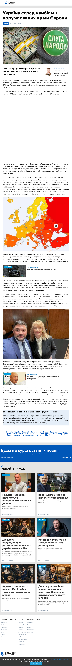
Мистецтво (30, 630)
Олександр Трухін (60, 434)
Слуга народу (36, 432)
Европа (8, 434)
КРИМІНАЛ (8, 266)
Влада (45, 432)
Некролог (30, 632)
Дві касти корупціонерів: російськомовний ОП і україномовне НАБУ (16, 544)
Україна (18, 432)
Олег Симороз (59, 68)
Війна (2, 632)
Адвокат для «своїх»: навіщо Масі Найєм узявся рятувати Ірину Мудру (16, 590)
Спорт (3, 634)
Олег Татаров (42, 435)
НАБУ (21, 434)
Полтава (3, 637)
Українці (25, 432)
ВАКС (32, 434)
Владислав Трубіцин (43, 434)
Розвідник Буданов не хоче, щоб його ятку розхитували (52, 542)
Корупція (9, 432)
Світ (2, 639)
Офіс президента (28, 435)
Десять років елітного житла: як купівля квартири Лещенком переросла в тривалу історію (52, 592)
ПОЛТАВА (7, 374)
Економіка (4, 627)
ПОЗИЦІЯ (13, 619)
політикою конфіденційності (59, 659)
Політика (42, 519)
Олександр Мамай (13, 435)
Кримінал (6, 475)
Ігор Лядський (22, 639)
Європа (64, 432)
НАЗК (15, 434)
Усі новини (4, 622)
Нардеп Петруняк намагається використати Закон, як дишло (16, 499)
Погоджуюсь (36, 664)
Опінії (6, 23)
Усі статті (30, 622)
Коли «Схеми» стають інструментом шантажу (53, 496)
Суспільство (55, 432)
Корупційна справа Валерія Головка (42, 269)
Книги (29, 627)
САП (26, 434)
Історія (29, 625)
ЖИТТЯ (38, 619)
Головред (21, 622)
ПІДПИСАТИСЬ (66, 457)
